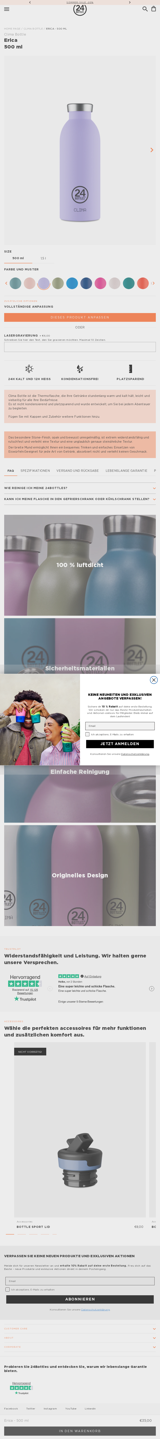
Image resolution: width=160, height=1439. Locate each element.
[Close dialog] (154, 680)
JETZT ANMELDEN (120, 744)
